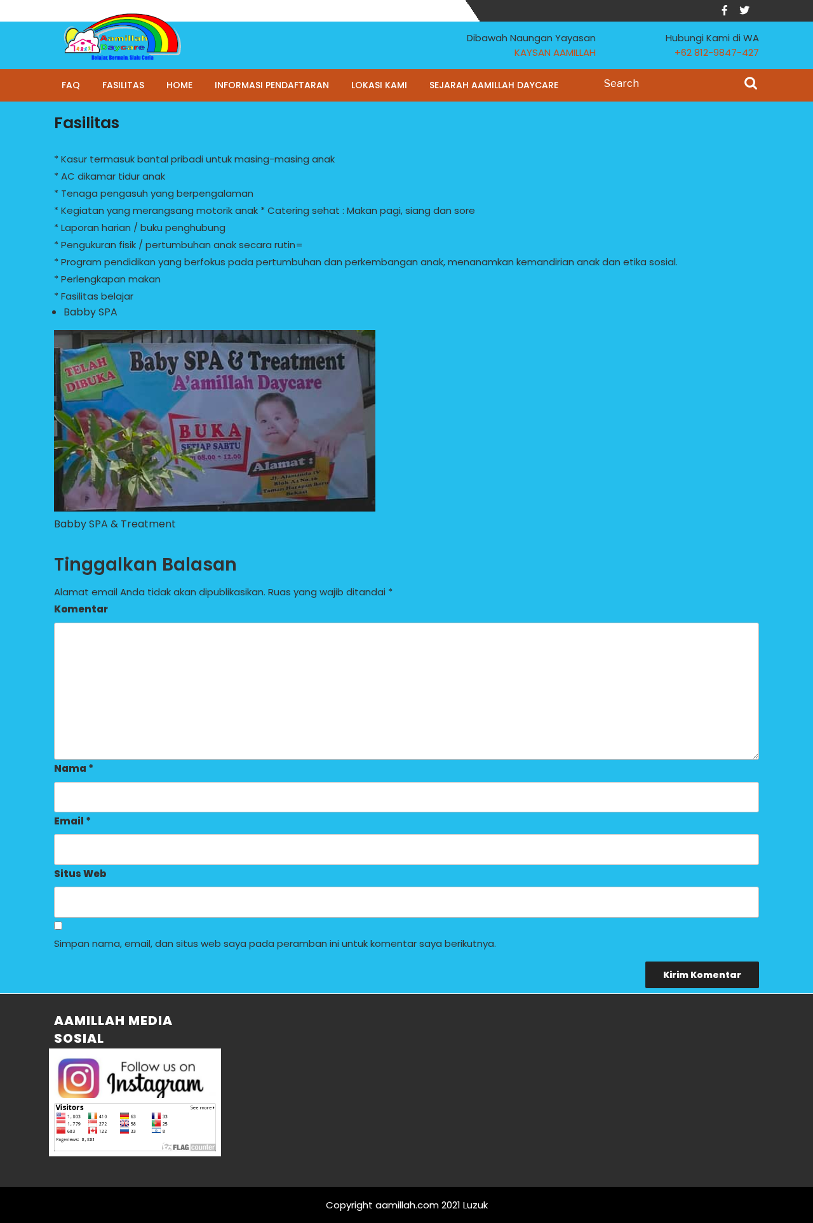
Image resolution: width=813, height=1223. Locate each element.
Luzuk (475, 1205)
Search (750, 84)
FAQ (71, 85)
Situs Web (80, 873)
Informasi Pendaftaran (272, 85)
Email (72, 821)
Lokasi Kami (379, 85)
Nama (73, 768)
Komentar (81, 609)
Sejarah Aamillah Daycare (493, 85)
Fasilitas (123, 85)
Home (179, 85)
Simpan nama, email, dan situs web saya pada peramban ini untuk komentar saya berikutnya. (275, 943)
